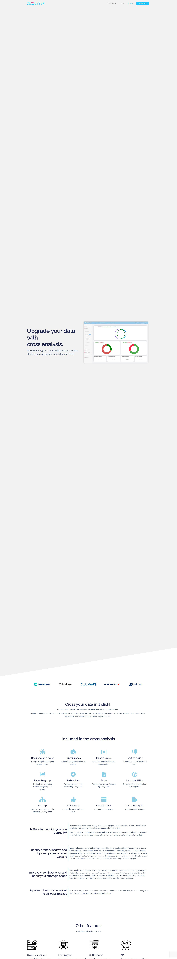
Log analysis (64, 955)
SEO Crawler (96, 955)
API (122, 955)
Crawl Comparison (36, 955)
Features (111, 3)
